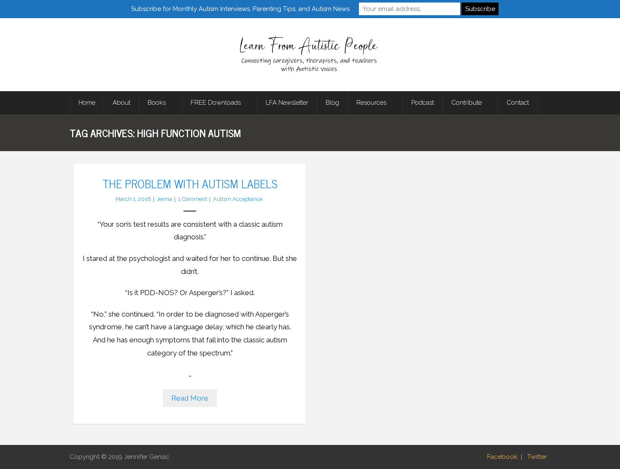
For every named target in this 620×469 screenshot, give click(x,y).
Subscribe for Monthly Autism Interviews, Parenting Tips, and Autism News (240, 9)
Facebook (502, 457)
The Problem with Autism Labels (190, 183)
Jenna (164, 199)
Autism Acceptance (237, 199)
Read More (189, 398)
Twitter (537, 457)
